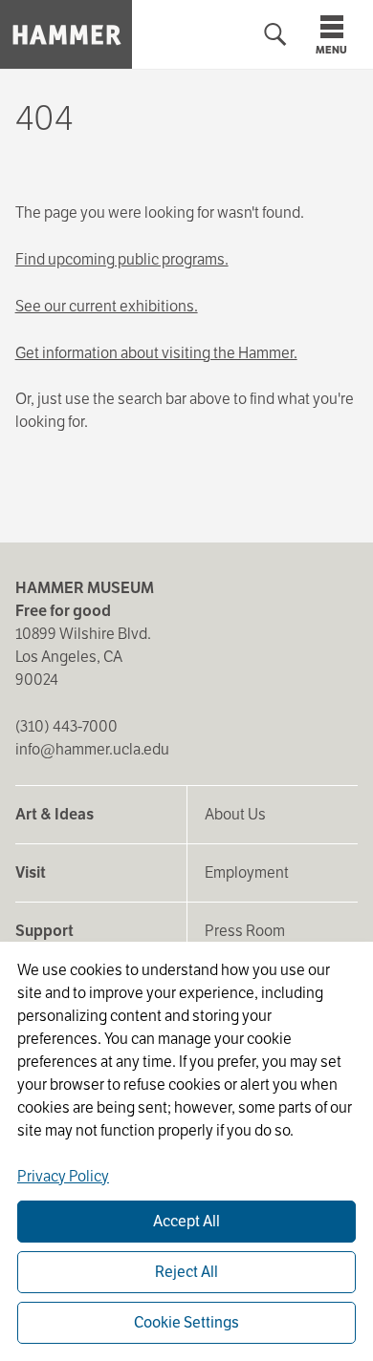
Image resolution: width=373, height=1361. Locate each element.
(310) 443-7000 (66, 726)
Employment (247, 872)
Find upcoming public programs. (122, 259)
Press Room (245, 931)
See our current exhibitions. (106, 306)
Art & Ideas (54, 814)
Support (44, 931)
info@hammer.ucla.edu (92, 749)
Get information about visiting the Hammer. (156, 353)
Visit (30, 872)
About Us (235, 814)
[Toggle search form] (275, 34)
